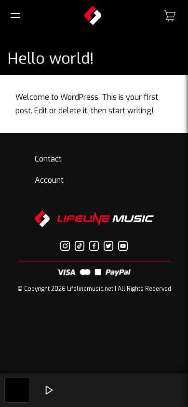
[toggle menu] (16, 15)
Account (49, 180)
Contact (48, 159)
